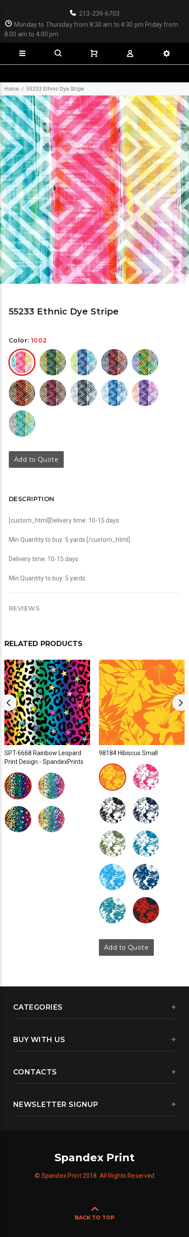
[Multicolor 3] (18, 819)
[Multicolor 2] (51, 786)
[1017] (112, 877)
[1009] (53, 393)
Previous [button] (8, 189)
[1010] (83, 393)
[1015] (146, 844)
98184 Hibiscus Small (128, 752)
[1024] (112, 910)
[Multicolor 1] (18, 786)
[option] (94, 189)
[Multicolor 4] (51, 819)
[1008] (22, 393)
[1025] (146, 910)
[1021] (146, 877)
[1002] (22, 362)
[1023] (22, 423)
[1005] (83, 362)
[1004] (53, 362)
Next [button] (180, 189)
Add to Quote (36, 459)
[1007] (145, 362)
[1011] (114, 393)
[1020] (145, 393)
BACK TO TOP (95, 1217)
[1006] (114, 362)
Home (11, 89)
